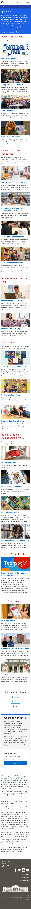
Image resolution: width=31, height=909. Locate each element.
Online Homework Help (10, 329)
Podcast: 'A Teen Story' (10, 395)
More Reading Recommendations (15, 540)
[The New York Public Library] (2, 2)
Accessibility (25, 874)
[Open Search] (22, 2)
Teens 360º (16, 801)
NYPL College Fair (8, 59)
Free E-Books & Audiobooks (12, 486)
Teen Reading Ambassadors (13, 237)
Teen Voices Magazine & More (13, 367)
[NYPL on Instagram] (23, 870)
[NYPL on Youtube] (27, 870)
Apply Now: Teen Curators (12, 85)
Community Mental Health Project (15, 648)
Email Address (11, 753)
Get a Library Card (9, 462)
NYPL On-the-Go (8, 620)
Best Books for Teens (10, 512)
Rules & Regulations (23, 880)
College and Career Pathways (13, 182)
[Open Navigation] (27, 2)
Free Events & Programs (11, 137)
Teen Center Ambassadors (12, 263)
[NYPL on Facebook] (15, 870)
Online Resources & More (11, 301)
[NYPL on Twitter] (19, 870)
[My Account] (12, 2)
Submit (15, 763)
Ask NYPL (5, 675)
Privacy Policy (25, 877)
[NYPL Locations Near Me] (17, 2)
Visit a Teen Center (9, 111)
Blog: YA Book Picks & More (12, 421)
